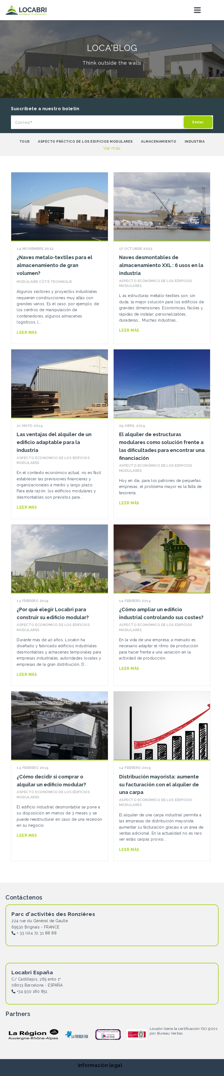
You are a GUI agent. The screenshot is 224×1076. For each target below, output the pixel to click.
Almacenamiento (158, 141)
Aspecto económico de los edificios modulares (155, 283)
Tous (24, 141)
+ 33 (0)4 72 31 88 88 (37, 933)
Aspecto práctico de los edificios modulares (85, 141)
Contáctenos (206, 10)
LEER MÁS (27, 332)
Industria (195, 141)
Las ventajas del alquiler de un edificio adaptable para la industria (54, 442)
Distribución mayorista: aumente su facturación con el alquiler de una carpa (159, 784)
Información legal (100, 1065)
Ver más (112, 148)
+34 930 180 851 (32, 991)
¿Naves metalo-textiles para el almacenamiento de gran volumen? (54, 265)
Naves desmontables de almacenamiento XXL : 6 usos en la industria (161, 265)
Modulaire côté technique (44, 282)
